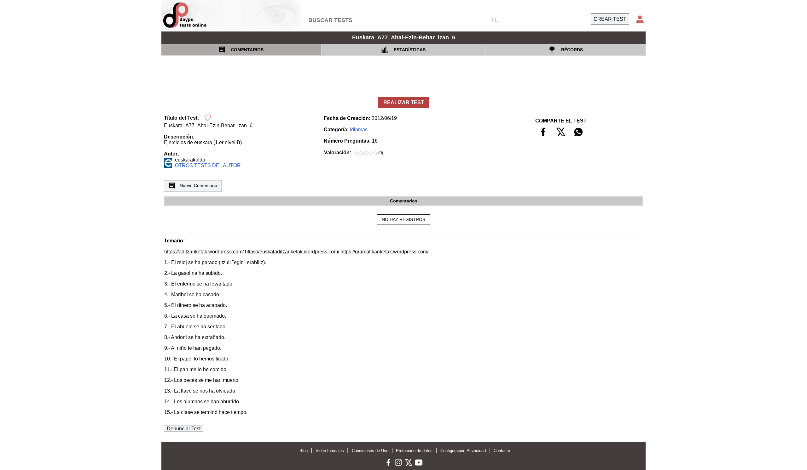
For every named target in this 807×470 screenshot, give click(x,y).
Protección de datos (414, 450)
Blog (303, 450)
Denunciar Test (183, 428)
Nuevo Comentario (198, 185)
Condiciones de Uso (370, 450)
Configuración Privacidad (463, 450)
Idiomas (359, 129)
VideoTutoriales (330, 450)
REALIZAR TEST (403, 102)
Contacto (502, 450)
